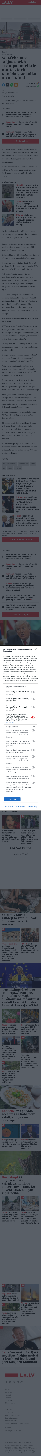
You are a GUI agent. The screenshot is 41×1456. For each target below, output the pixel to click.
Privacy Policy (32, 806)
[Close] (37, 650)
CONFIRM (12, 799)
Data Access (20, 806)
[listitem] (20, 687)
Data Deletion (8, 806)
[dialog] (20, 728)
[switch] (33, 692)
